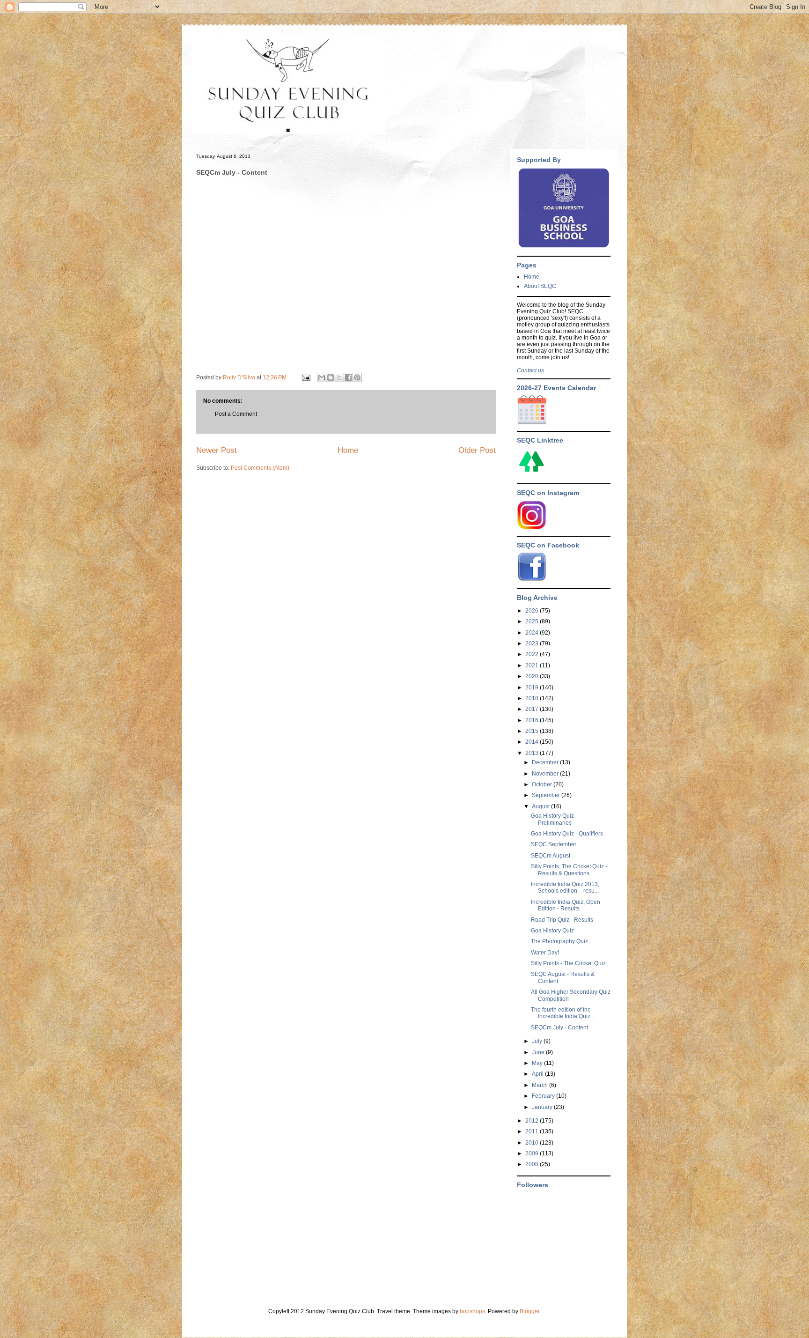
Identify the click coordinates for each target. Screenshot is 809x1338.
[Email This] (321, 377)
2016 (532, 720)
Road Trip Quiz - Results (562, 920)
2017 (532, 709)
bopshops (472, 1311)
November (546, 773)
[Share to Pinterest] (357, 377)
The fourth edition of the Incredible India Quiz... (563, 1013)
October (542, 784)
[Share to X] (339, 377)
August (541, 806)
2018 (532, 698)
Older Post (477, 450)
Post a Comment (236, 414)
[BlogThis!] (330, 377)
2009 (532, 1153)
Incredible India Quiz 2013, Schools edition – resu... (565, 887)
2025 (532, 621)
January (543, 1107)
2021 (532, 665)
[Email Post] (305, 377)
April (538, 1074)
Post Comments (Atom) (260, 468)
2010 (532, 1142)
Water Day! (545, 952)
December (546, 762)
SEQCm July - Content (559, 1027)
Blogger (529, 1311)
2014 (532, 742)
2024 (532, 632)
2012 (532, 1120)
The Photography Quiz (559, 941)
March (540, 1085)
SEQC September (553, 844)
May (538, 1063)
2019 (532, 687)
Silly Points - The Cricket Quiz (568, 963)
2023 (532, 643)
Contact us (530, 370)
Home (348, 450)
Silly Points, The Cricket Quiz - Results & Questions (569, 869)
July (538, 1041)
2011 (532, 1131)
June (539, 1052)
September (546, 795)
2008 (532, 1164)
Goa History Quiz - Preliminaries (554, 819)
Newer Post (216, 450)
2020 (532, 676)
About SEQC (540, 286)
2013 (532, 753)
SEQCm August (550, 855)
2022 (532, 654)
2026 (532, 610)
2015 (532, 731)
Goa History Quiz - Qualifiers (567, 833)
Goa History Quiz (552, 930)
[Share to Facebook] (348, 377)
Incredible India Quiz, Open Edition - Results (565, 905)
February (544, 1096)
